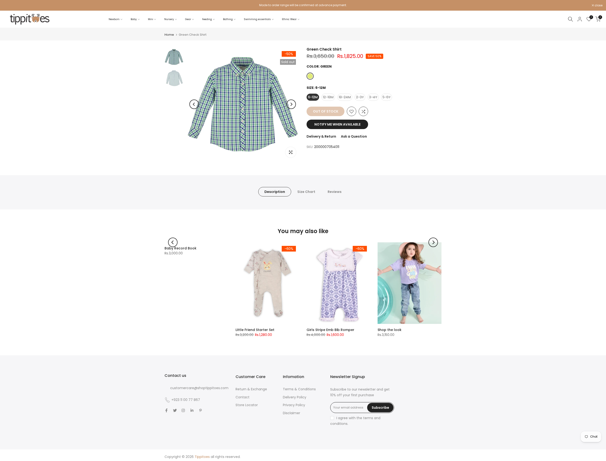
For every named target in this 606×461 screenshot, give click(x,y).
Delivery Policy (294, 397)
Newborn (114, 19)
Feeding (207, 19)
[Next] (291, 104)
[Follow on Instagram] (183, 410)
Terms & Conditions (299, 389)
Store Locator (247, 405)
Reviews (335, 191)
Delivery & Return (321, 136)
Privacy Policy (294, 405)
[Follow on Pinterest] (200, 410)
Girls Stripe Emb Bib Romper (330, 329)
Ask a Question (354, 136)
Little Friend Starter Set (255, 329)
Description (274, 191)
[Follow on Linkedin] (192, 410)
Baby (134, 19)
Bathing (228, 19)
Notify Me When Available (337, 124)
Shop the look (389, 329)
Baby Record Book (180, 248)
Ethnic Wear (289, 19)
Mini (150, 19)
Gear (188, 19)
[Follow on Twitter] (175, 410)
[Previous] (194, 104)
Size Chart (306, 191)
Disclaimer (291, 413)
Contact (243, 397)
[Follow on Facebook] (166, 410)
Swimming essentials (257, 19)
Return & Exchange (251, 389)
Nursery (169, 19)
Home (169, 34)
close (10, 5)
